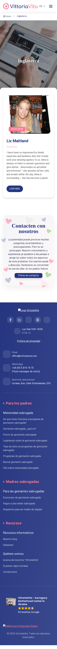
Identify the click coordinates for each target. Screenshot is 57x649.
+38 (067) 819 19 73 (23, 367)
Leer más (15, 188)
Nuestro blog (10, 539)
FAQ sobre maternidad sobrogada (21, 468)
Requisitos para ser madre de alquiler (22, 509)
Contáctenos (10, 571)
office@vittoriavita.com (24, 356)
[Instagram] (29, 320)
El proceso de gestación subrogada (22, 497)
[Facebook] (10, 320)
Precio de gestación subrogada (19, 434)
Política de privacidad (28, 341)
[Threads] (38, 320)
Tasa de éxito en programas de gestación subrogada (25, 448)
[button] (28, 605)
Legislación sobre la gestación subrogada (25, 440)
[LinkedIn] (19, 320)
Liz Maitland (17, 141)
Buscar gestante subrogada (18, 462)
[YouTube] (47, 320)
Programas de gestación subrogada (22, 456)
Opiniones (8, 545)
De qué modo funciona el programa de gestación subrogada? (23, 421)
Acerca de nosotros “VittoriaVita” (20, 560)
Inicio (8, 16)
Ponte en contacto (28, 275)
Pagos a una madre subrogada (19, 503)
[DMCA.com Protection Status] (28, 626)
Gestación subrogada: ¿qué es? (19, 428)
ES (41, 6)
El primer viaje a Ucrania (15, 566)
